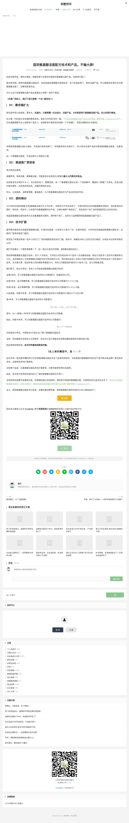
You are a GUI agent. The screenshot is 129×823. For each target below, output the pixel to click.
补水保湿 (10, 688)
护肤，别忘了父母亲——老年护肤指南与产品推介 (103, 499)
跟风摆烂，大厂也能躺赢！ (16, 499)
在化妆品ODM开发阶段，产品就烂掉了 (20, 722)
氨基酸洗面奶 (68, 70)
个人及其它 (87, 9)
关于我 (96, 9)
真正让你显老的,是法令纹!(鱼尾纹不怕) (20, 727)
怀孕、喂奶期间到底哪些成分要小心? (19, 737)
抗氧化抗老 (11, 663)
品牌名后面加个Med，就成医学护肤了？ (21, 716)
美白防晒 (10, 684)
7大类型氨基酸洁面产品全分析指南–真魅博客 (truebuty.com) (91, 119)
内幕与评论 (66, 9)
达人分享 (76, 9)
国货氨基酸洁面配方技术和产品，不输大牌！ (64, 65)
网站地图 (74, 816)
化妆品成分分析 (36, 9)
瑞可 (19, 484)
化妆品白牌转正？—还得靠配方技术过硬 (21, 732)
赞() (88, 70)
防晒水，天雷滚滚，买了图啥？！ (18, 706)
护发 (57, 9)
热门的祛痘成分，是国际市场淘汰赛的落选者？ (23, 711)
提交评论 (116, 579)
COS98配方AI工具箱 (13, 803)
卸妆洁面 (10, 660)
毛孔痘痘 (10, 677)
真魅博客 (64, 4)
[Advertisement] (64, 35)
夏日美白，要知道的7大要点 (16, 743)
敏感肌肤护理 (12, 674)
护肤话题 (48, 9)
